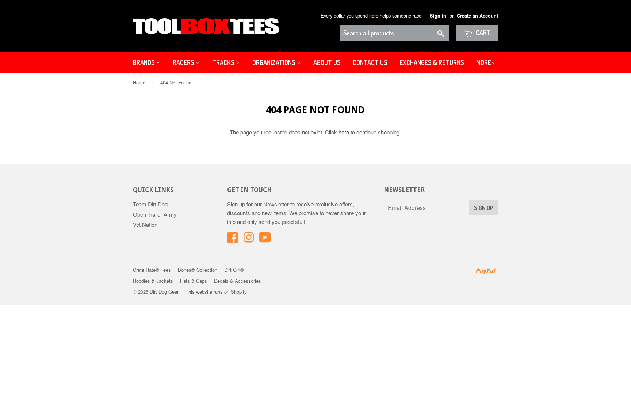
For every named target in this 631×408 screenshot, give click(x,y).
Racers (184, 62)
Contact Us (370, 62)
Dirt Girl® (234, 269)
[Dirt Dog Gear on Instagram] (248, 239)
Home (139, 82)
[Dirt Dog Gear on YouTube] (265, 239)
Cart (482, 32)
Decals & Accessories (237, 280)
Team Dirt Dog (150, 204)
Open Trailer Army (155, 214)
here (344, 132)
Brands (144, 62)
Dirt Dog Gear (164, 291)
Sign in (438, 15)
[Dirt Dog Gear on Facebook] (232, 239)
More (483, 62)
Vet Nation (145, 224)
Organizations (274, 62)
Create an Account (477, 15)
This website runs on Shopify (216, 291)
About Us (326, 62)
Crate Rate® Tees (152, 269)
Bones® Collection (197, 269)
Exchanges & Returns (431, 62)
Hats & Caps (193, 280)
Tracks (224, 62)
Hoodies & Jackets (153, 280)
